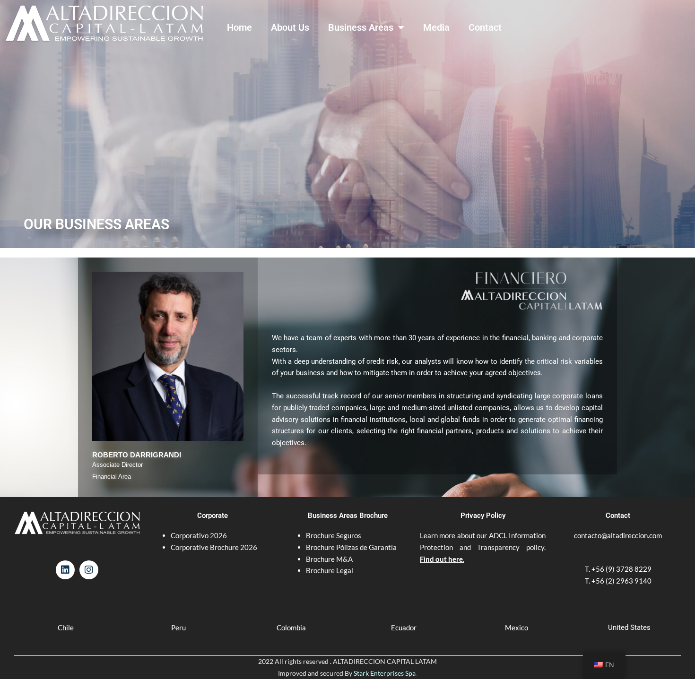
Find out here (441, 559)
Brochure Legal (329, 570)
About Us (290, 27)
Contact (485, 27)
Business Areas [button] (360, 27)
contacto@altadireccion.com (618, 535)
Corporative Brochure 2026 (214, 547)
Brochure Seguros (333, 535)
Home (239, 27)
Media (436, 27)
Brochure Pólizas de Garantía (351, 547)
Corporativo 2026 (199, 535)
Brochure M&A (329, 559)
